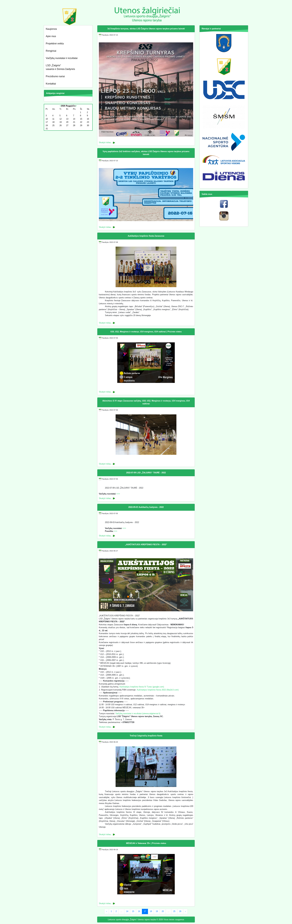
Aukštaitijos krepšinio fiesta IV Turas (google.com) (141, 687)
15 (133, 911)
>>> (118, 494)
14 (127, 911)
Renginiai (51, 51)
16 (139, 911)
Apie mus (51, 36)
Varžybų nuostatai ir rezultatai (62, 58)
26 (180, 911)
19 (157, 911)
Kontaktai (51, 83)
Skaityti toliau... (106, 142)
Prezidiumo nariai (55, 76)
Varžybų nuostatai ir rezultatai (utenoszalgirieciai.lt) (137, 713)
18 (151, 911)
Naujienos (51, 29)
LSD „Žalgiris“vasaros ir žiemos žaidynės (60, 67)
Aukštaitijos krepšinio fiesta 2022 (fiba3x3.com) (158, 690)
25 (174, 911)
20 (163, 911)
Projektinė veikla (55, 43)
